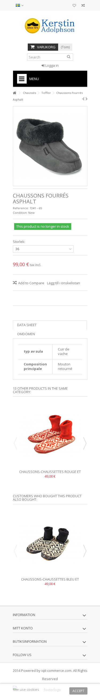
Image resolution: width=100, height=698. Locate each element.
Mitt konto (23, 628)
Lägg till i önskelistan (63, 283)
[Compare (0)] (83, 6)
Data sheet (27, 324)
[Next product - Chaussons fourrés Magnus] (86, 99)
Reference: (21, 208)
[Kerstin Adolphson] (50, 26)
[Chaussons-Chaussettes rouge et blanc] (50, 435)
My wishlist (74, 6)
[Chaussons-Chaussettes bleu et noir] (50, 543)
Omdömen (26, 334)
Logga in (52, 65)
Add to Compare (31, 283)
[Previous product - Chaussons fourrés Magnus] (83, 99)
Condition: (20, 213)
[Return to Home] (14, 93)
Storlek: (19, 241)
